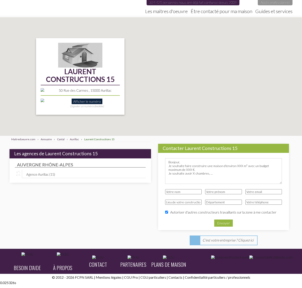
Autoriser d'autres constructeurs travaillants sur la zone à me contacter (223, 212)
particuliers (217, 277)
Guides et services (273, 11)
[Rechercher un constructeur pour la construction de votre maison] (230, 257)
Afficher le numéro (87, 101)
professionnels (239, 277)
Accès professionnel (275, 2)
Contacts (175, 277)
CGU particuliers (153, 277)
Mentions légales (109, 277)
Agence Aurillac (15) (40, 174)
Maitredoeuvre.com (58, 8)
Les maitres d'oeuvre (166, 11)
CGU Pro (131, 277)
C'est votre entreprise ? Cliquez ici (228, 240)
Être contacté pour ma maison (221, 11)
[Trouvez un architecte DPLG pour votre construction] (270, 257)
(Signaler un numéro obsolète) (87, 106)
